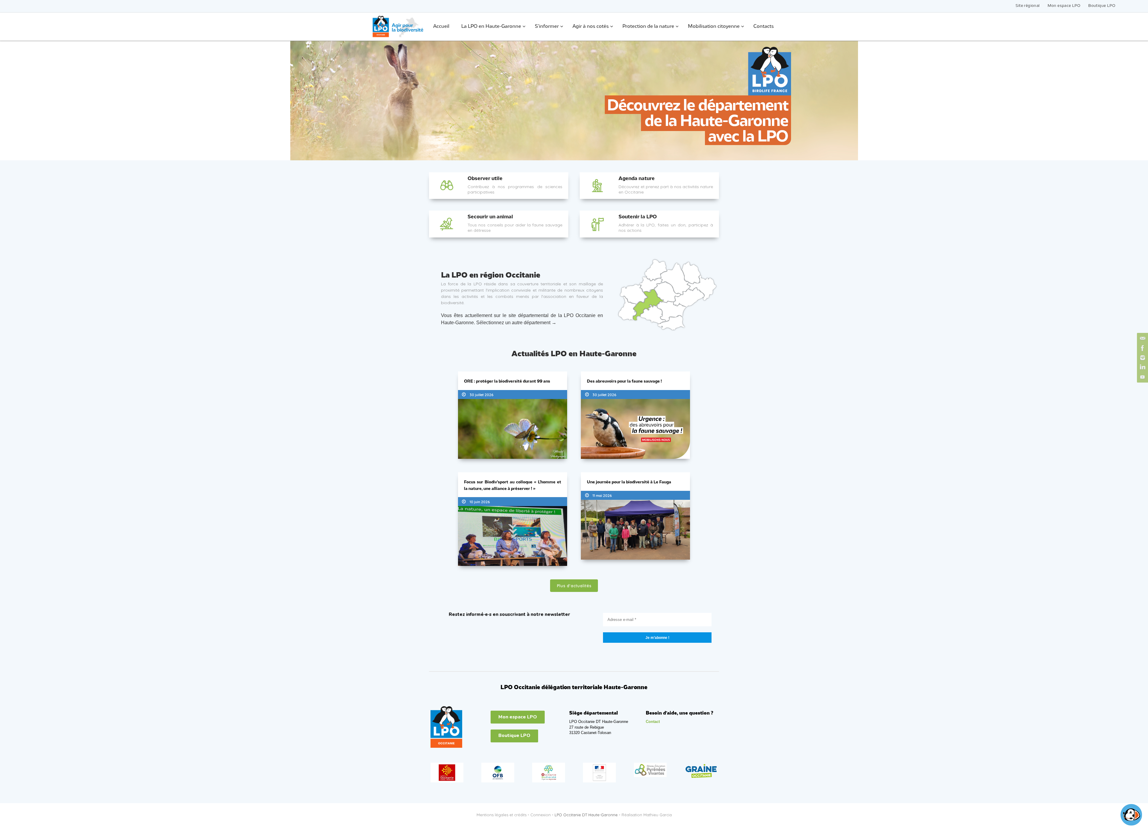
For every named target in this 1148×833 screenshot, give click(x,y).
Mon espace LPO (1064, 5)
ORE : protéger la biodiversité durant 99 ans (507, 381)
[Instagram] (1142, 357)
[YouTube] (1142, 377)
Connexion (540, 814)
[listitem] (651, 284)
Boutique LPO (1101, 5)
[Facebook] (1142, 348)
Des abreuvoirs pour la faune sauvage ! (624, 381)
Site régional (1027, 5)
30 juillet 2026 (481, 394)
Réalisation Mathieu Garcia (647, 814)
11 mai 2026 (602, 495)
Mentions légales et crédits (501, 814)
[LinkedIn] (1142, 367)
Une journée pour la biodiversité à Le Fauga (629, 482)
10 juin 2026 (480, 502)
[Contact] (1142, 338)
